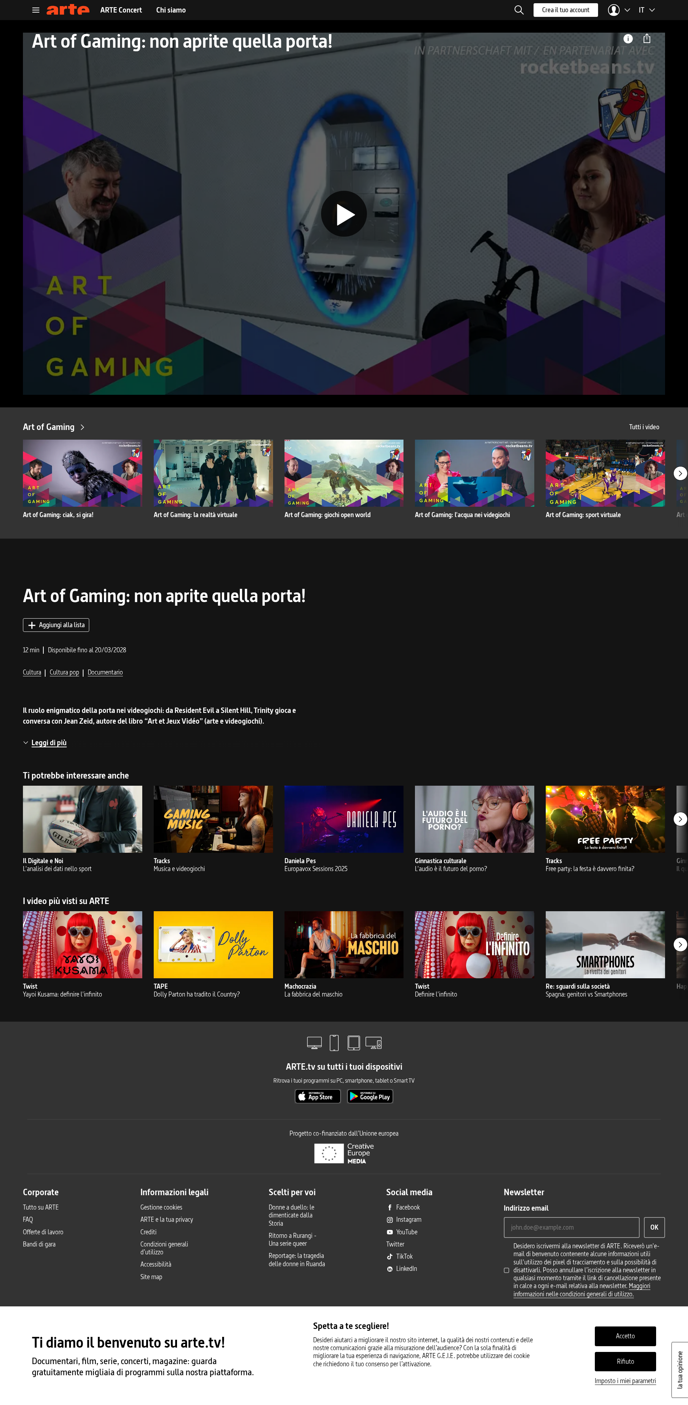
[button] (519, 10)
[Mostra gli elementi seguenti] (680, 473)
